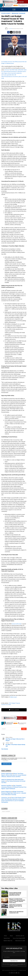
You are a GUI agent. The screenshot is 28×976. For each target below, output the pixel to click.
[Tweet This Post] (11, 32)
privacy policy (20, 964)
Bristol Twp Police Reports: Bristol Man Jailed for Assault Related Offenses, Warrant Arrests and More (13, 775)
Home (5, 935)
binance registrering (6, 773)
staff (11, 28)
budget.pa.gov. (13, 697)
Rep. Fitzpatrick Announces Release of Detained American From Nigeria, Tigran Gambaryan (13, 787)
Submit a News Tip (8, 940)
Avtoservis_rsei (5, 797)
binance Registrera (6, 791)
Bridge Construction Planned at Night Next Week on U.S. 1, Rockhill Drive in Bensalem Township (13, 793)
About (11, 935)
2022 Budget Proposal (14, 703)
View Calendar (4, 749)
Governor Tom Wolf (6, 704)
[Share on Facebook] (8, 32)
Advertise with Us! (20, 935)
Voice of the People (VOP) (19, 938)
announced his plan (16, 624)
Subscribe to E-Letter (20, 940)
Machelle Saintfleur (6, 785)
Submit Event (7, 938)
